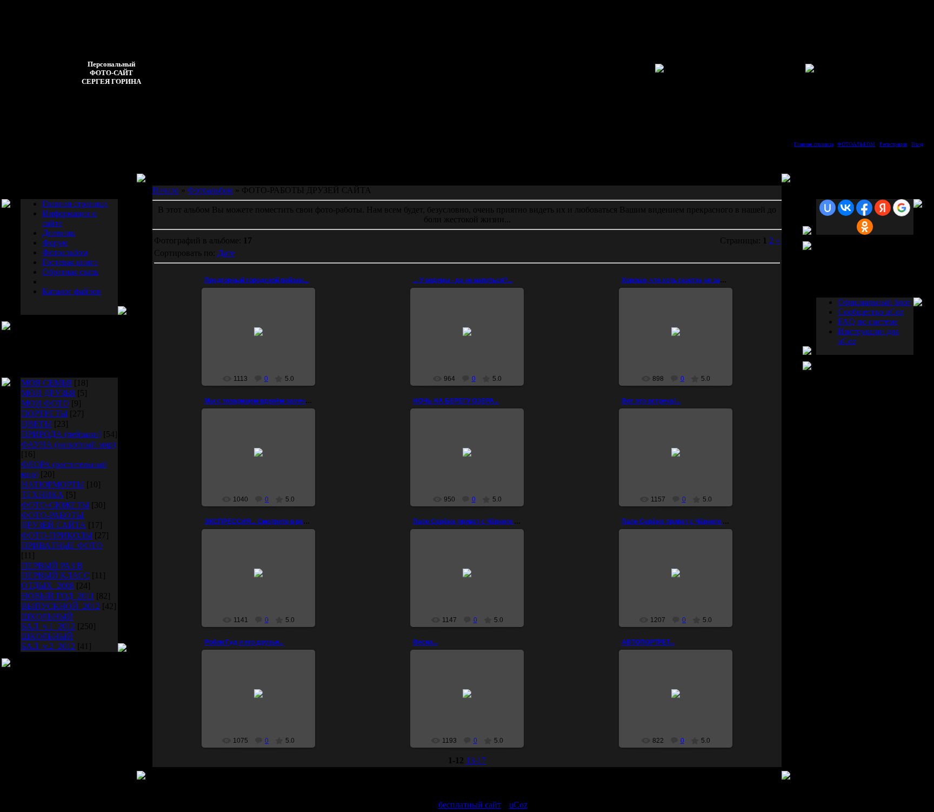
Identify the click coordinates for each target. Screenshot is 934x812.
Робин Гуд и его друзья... (244, 642)
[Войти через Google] (901, 207)
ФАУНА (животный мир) (68, 444)
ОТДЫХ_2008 (47, 585)
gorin (471, 468)
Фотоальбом (65, 252)
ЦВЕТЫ (36, 423)
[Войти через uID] (827, 208)
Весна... (425, 642)
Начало (165, 190)
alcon (680, 464)
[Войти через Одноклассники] (865, 227)
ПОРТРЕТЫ (44, 413)
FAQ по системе (868, 321)
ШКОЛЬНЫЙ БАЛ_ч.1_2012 (48, 621)
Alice (263, 351)
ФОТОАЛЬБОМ (856, 144)
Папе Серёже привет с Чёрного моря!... (475, 521)
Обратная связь (70, 271)
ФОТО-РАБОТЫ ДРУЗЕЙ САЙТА (53, 520)
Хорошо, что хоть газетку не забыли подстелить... (702, 280)
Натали (472, 589)
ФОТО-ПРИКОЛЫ (56, 535)
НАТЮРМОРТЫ (52, 484)
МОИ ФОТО (45, 403)
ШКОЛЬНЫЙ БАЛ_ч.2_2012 (48, 641)
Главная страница (813, 144)
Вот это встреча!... (651, 401)
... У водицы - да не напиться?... (462, 280)
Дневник (58, 232)
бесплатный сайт (469, 804)
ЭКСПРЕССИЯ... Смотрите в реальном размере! (281, 521)
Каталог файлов (71, 291)
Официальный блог (874, 302)
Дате (226, 253)
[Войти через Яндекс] (883, 208)
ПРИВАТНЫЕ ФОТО (62, 545)
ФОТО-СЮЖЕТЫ (55, 505)
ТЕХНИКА (42, 494)
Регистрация (893, 144)
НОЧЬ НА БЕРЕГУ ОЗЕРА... (456, 401)
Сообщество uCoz (871, 311)
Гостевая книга (70, 262)
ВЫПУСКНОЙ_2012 (60, 606)
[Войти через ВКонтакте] (846, 208)
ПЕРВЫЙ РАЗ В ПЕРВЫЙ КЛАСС (55, 570)
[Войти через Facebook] (864, 208)
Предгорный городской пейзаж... (256, 280)
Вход (917, 144)
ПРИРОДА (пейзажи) (61, 434)
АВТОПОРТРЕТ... (648, 642)
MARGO (472, 706)
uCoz (518, 804)
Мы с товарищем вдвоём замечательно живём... (281, 401)
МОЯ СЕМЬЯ (46, 382)
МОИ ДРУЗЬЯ (48, 393)
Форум (55, 242)
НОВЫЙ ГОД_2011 (57, 595)
